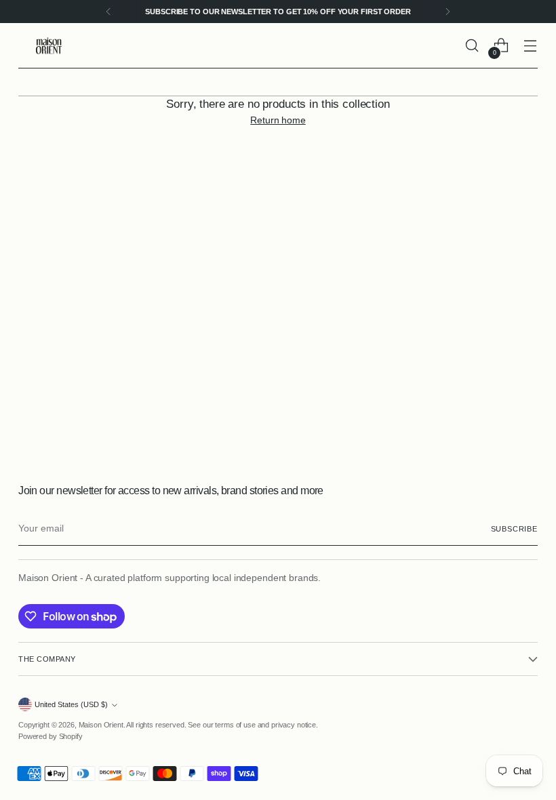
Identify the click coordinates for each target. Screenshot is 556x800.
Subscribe (514, 529)
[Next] (447, 11)
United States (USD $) (71, 704)
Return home (277, 120)
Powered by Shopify (50, 736)
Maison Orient (101, 725)
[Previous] (108, 11)
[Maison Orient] (48, 45)
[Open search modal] (472, 46)
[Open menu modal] (530, 46)
